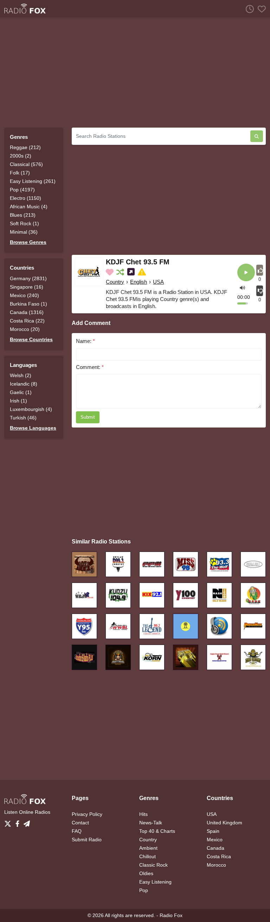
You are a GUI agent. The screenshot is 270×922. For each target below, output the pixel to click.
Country (115, 282)
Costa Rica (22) (27, 321)
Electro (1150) (25, 198)
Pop (143, 890)
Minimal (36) (24, 232)
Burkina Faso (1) (28, 304)
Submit (88, 417)
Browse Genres (28, 242)
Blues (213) (23, 215)
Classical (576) (26, 164)
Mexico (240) (24, 295)
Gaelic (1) (21, 392)
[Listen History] (248, 9)
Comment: (90, 367)
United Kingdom (224, 822)
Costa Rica (219, 856)
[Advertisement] (135, 72)
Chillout (147, 856)
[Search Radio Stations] (256, 136)
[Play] (246, 273)
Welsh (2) (20, 375)
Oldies (146, 873)
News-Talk (150, 822)
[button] (242, 287)
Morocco (216, 865)
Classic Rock (153, 865)
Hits (143, 814)
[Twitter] (9, 821)
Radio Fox (171, 915)
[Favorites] (260, 9)
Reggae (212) (25, 147)
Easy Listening (155, 882)
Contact (80, 822)
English (138, 282)
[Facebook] (18, 821)
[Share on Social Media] (131, 272)
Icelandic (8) (23, 384)
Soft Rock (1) (24, 223)
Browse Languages (33, 428)
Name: (85, 341)
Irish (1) (18, 401)
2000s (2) (20, 156)
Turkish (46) (23, 417)
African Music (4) (28, 206)
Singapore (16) (26, 287)
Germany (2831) (28, 278)
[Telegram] (27, 821)
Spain (213, 831)
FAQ (77, 831)
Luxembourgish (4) (31, 409)
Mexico (215, 839)
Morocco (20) (25, 329)
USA (158, 282)
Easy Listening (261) (33, 181)
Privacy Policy (87, 814)
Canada (215, 848)
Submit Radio (87, 839)
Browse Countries (31, 339)
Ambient (148, 848)
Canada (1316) (27, 312)
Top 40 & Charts (157, 831)
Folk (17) (20, 173)
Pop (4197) (22, 189)
